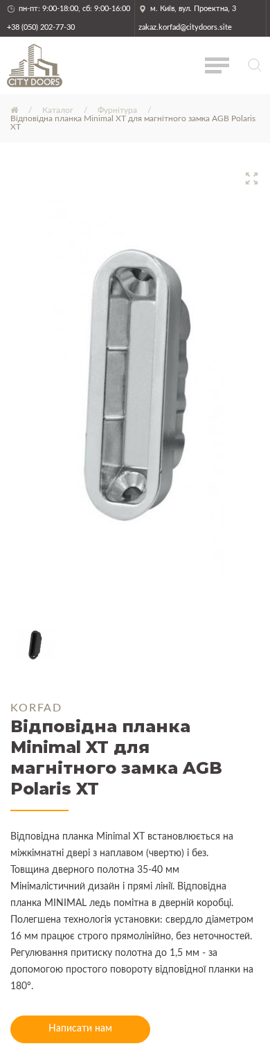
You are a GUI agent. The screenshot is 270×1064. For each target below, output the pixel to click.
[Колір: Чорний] (35, 645)
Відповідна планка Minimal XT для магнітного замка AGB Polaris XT (132, 122)
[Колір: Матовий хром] (135, 388)
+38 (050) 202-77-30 (41, 27)
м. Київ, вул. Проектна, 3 (193, 8)
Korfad (36, 707)
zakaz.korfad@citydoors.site (185, 27)
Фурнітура (117, 110)
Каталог (57, 110)
